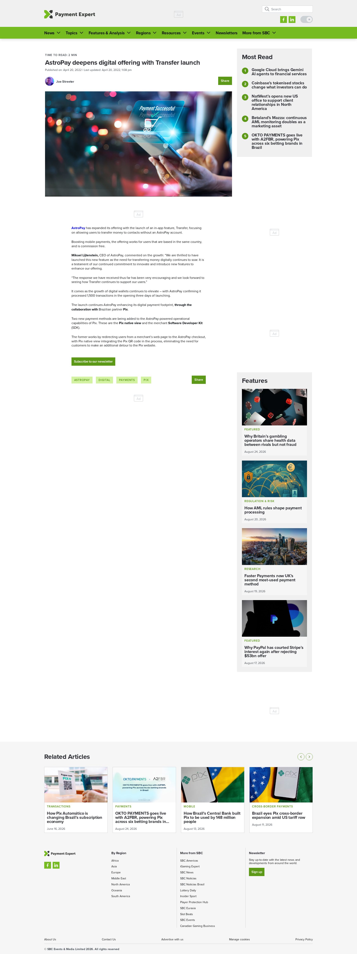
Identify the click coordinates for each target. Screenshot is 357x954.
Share (225, 80)
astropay (82, 380)
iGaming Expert (190, 866)
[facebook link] (283, 19)
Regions (143, 33)
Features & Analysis (107, 33)
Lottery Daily (188, 890)
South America (120, 896)
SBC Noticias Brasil (192, 884)
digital (104, 380)
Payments (127, 380)
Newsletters (227, 33)
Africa (115, 860)
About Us (50, 939)
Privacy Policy (304, 939)
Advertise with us (172, 939)
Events (198, 33)
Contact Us (109, 939)
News (49, 33)
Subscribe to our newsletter (93, 361)
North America (120, 884)
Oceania (116, 890)
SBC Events (187, 920)
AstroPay (78, 228)
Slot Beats (186, 914)
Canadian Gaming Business (197, 926)
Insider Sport (188, 896)
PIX (146, 380)
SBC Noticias (188, 878)
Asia (114, 866)
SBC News (187, 872)
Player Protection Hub (194, 902)
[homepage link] (69, 14)
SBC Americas (189, 860)
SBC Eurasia (188, 908)
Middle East (118, 878)
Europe (116, 872)
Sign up (256, 871)
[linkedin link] (292, 19)
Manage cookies (239, 939)
